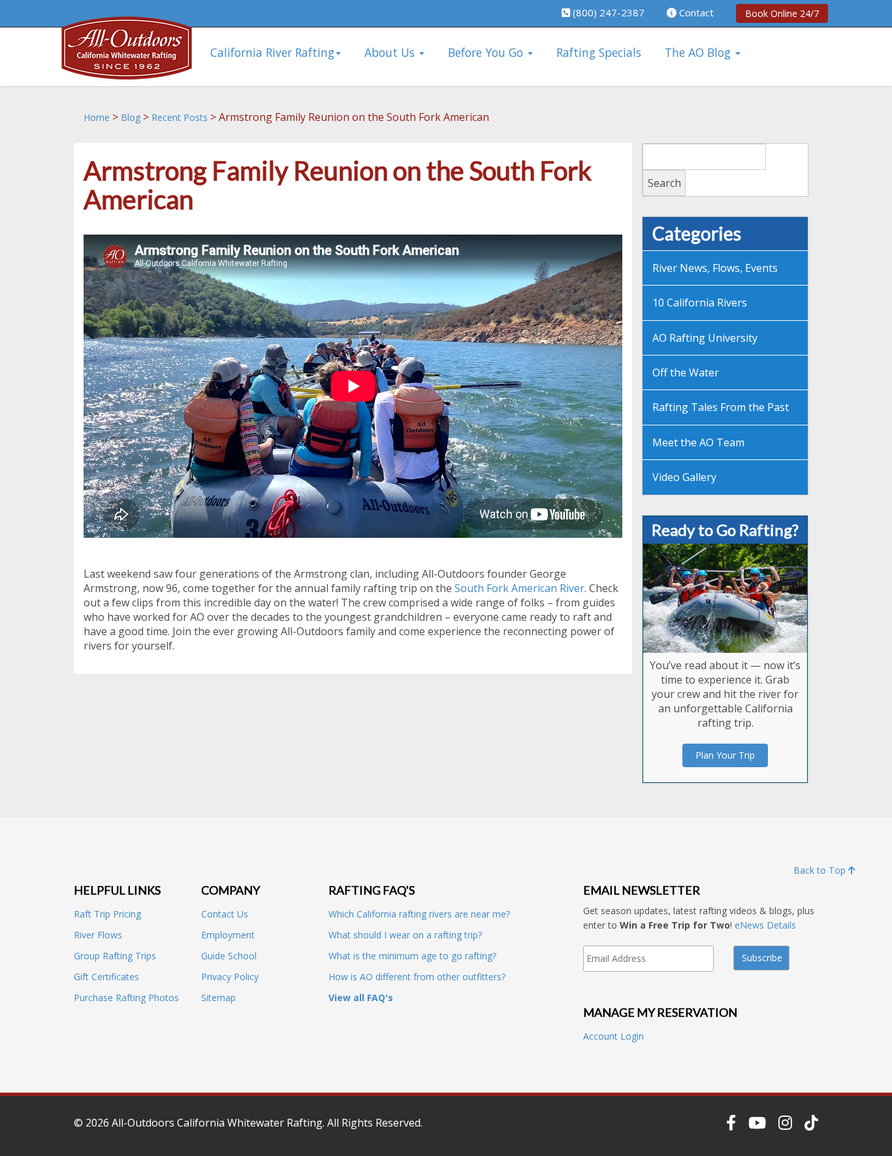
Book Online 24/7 (782, 13)
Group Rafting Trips (115, 956)
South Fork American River (519, 588)
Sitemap (218, 997)
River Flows (98, 935)
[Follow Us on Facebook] (731, 1122)
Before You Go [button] (487, 52)
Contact (696, 12)
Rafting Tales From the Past (720, 407)
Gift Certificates (106, 976)
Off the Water (685, 372)
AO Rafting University (704, 338)
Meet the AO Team (698, 442)
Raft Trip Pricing (107, 914)
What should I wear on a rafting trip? (405, 935)
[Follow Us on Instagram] (785, 1122)
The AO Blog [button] (699, 52)
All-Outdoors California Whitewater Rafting (217, 1122)
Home (97, 117)
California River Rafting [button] (272, 52)
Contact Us (224, 914)
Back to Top (820, 870)
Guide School (229, 956)
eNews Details (765, 925)
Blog (130, 117)
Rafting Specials (598, 52)
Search (664, 183)
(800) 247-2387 (609, 12)
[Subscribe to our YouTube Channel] (757, 1122)
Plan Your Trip (725, 755)
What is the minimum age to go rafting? (412, 956)
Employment (228, 935)
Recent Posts (179, 117)
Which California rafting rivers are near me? (419, 914)
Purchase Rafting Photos (126, 997)
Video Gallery (684, 477)
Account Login (613, 1036)
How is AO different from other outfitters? (416, 976)
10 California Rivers (699, 302)
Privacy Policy (230, 976)
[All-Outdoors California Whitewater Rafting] (127, 57)
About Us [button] (391, 52)
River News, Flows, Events (715, 268)
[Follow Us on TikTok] (811, 1122)
